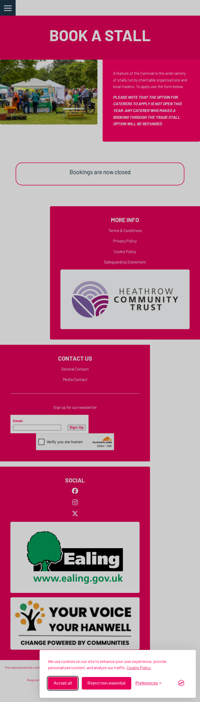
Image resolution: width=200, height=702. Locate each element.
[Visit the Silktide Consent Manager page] (181, 683)
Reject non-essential (107, 683)
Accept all (63, 683)
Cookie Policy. (139, 667)
